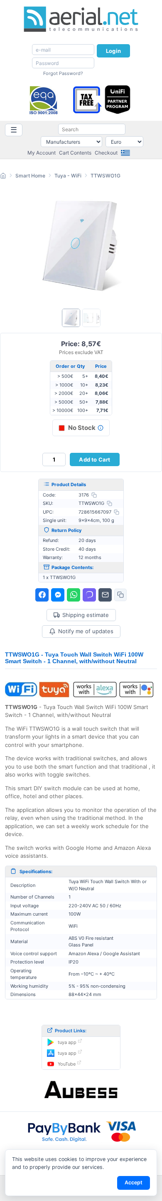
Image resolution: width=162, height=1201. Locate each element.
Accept (133, 1182)
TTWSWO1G (105, 175)
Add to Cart (94, 459)
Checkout (106, 153)
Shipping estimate (85, 615)
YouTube (67, 1064)
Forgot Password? (63, 73)
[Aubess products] (81, 1089)
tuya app (67, 1042)
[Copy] (94, 495)
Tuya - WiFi (67, 175)
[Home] (3, 177)
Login (113, 50)
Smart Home (30, 175)
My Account (41, 153)
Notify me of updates (85, 631)
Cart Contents (75, 153)
